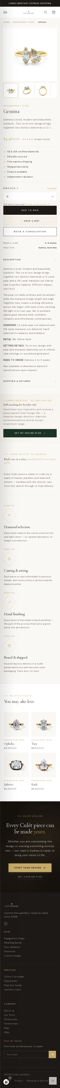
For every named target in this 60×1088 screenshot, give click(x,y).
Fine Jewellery (12, 947)
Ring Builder (11, 981)
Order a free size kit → (38, 204)
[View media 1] (10, 90)
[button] (6, 1082)
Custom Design (12, 955)
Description (30, 260)
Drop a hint (32, 221)
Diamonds (9, 951)
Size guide (52, 188)
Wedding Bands (13, 942)
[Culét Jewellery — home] (35, 12)
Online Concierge (14, 976)
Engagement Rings (24, 22)
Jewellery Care (12, 989)
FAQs (7, 1032)
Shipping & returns (30, 381)
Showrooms (10, 1019)
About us (9, 1010)
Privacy (19, 1080)
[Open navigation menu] (6, 12)
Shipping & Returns (37, 1080)
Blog (6, 1028)
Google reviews (42, 139)
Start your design (27, 867)
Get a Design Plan (30, 877)
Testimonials (11, 1023)
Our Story (9, 1015)
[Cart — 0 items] (53, 12)
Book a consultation (30, 231)
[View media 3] (42, 90)
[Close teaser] (10, 1078)
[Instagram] (5, 923)
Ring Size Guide (13, 985)
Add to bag (30, 210)
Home (6, 22)
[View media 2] (26, 90)
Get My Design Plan (30, 433)
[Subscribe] (52, 1054)
